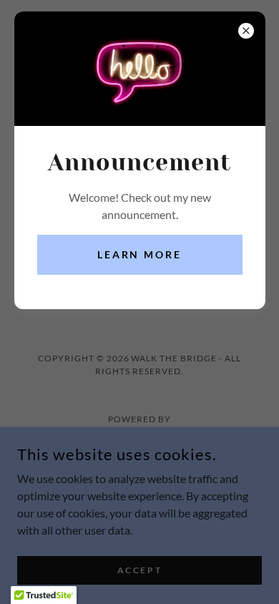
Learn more (139, 254)
